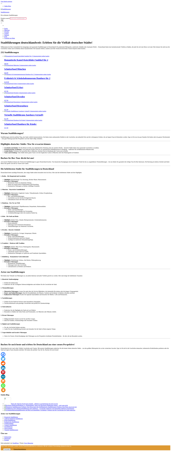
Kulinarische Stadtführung (11, 422)
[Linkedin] (3, 368)
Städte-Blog (7, 6)
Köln (5, 36)
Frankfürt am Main (9, 38)
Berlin (6, 28)
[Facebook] (3, 354)
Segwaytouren (8, 428)
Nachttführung (8, 426)
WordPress (16, 443)
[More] (3, 390)
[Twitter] (3, 359)
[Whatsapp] (3, 385)
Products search (5, 18)
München (7, 30)
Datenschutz (7, 437)
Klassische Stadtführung (11, 417)
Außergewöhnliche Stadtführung (13, 418)
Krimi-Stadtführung (9, 420)
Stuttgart (6, 35)
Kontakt (6, 440)
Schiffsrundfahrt (8, 423)
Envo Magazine (28, 443)
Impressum (7, 438)
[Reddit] (3, 363)
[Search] (2, 20)
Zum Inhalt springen (6, 1)
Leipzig (6, 33)
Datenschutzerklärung (20, 449)
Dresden (6, 32)
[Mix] (3, 381)
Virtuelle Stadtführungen (11, 430)
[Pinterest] (3, 372)
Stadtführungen (5, 12)
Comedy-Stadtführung (10, 425)
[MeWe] (3, 376)
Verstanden (7, 449)
